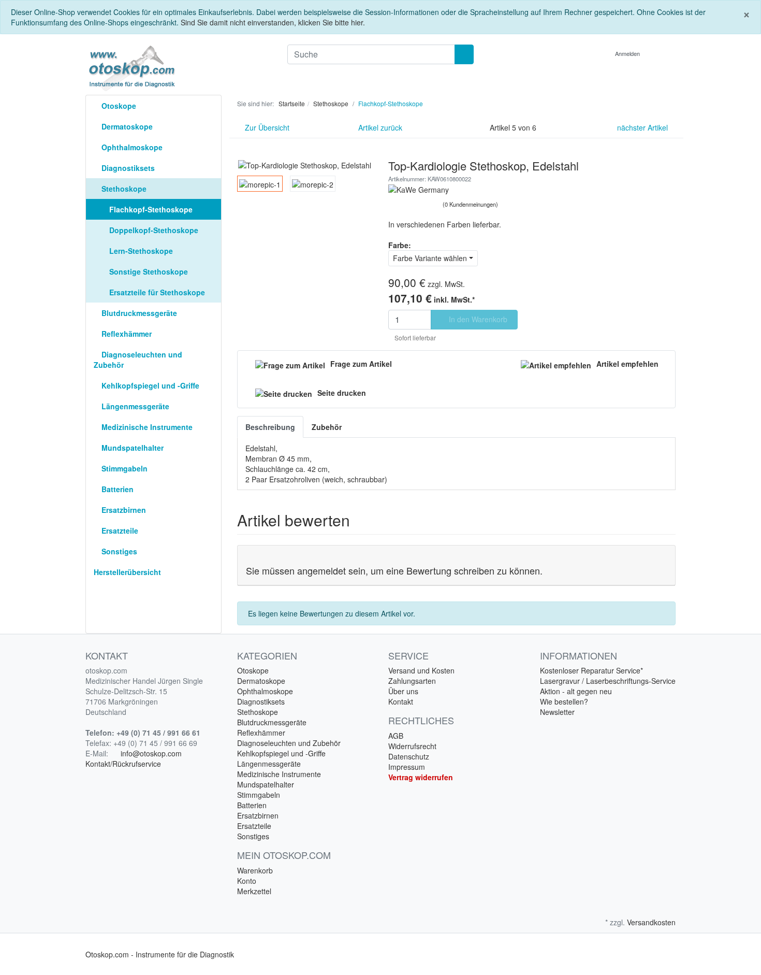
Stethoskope (123, 188)
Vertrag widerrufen (420, 777)
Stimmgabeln (123, 468)
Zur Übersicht (266, 127)
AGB (395, 735)
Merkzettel (254, 891)
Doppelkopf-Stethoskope (152, 230)
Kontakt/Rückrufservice (123, 763)
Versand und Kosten (421, 670)
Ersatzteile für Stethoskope (156, 292)
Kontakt (400, 701)
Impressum (406, 767)
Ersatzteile (118, 530)
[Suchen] (464, 54)
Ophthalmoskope (131, 147)
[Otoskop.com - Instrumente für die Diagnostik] (178, 68)
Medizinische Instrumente (146, 427)
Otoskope (117, 106)
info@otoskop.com (151, 753)
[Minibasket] (665, 53)
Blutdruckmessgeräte (138, 313)
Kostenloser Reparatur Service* (591, 670)
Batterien (116, 489)
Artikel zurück (379, 127)
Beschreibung (270, 427)
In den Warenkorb (477, 319)
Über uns (403, 691)
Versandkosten (651, 922)
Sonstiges (118, 551)
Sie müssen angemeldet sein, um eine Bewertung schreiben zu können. (394, 570)
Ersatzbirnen (122, 510)
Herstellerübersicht (127, 572)
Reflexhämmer (125, 333)
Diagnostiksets (127, 168)
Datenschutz (408, 756)
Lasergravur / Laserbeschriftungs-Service (608, 681)
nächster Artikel (643, 127)
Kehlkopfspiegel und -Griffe (149, 385)
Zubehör (327, 427)
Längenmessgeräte (134, 406)
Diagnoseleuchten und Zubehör (138, 359)
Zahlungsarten (412, 681)
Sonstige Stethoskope (147, 271)
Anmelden (628, 53)
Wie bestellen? (564, 701)
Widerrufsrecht (412, 746)
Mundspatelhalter (131, 447)
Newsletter (557, 712)
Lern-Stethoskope (140, 251)
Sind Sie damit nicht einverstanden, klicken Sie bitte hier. (273, 22)
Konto (246, 881)
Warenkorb (255, 870)
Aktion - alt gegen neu (576, 691)
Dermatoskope (126, 126)
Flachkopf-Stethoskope (150, 209)
